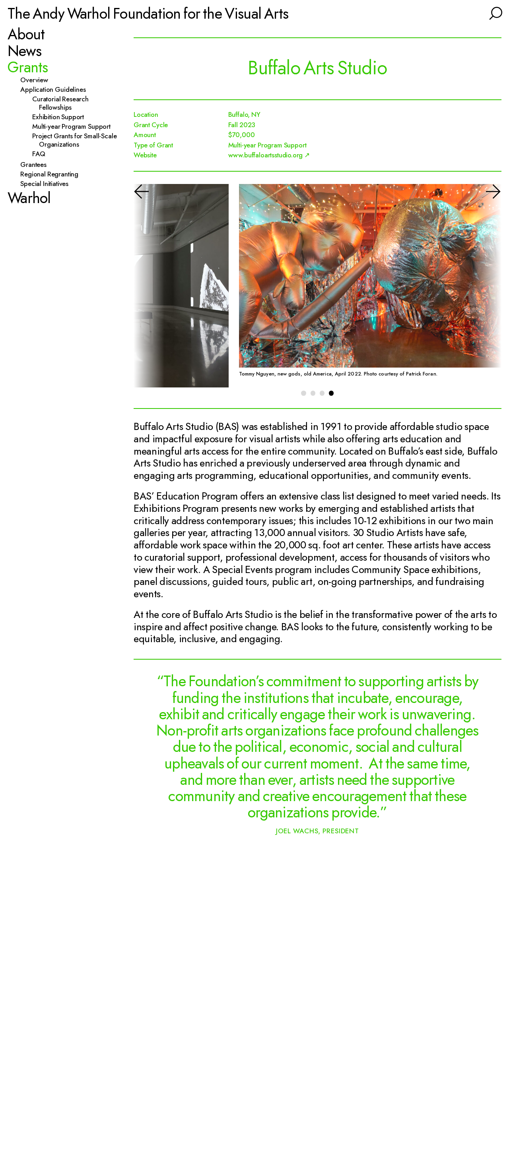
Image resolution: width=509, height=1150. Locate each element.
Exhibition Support (61, 117)
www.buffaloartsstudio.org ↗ (269, 155)
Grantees (37, 164)
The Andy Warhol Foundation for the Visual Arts (148, 13)
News (24, 51)
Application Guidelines (56, 89)
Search (494, 12)
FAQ (42, 154)
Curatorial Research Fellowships (64, 103)
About (26, 34)
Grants (28, 67)
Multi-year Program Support (75, 126)
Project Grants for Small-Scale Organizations (78, 140)
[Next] (483, 286)
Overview (37, 80)
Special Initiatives (47, 183)
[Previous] (151, 286)
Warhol (29, 198)
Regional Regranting (52, 174)
